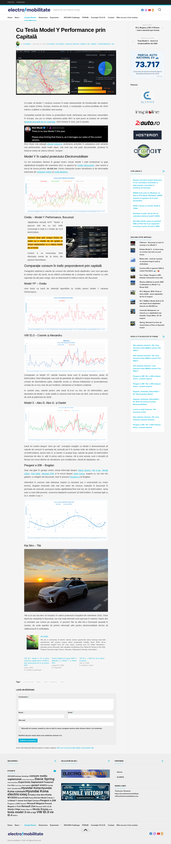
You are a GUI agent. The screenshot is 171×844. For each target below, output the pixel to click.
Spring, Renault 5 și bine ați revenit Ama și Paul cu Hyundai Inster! (152, 325)
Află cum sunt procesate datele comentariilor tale (75, 748)
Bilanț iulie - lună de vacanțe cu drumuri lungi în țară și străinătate (151, 261)
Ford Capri (18, 785)
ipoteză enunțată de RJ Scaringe (40, 122)
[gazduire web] (147, 135)
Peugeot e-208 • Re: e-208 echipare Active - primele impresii (147, 377)
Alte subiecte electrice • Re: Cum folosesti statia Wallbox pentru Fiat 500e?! (147, 347)
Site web (21, 720)
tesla (50, 809)
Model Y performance (51, 682)
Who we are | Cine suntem (127, 17)
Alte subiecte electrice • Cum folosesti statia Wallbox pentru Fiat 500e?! (147, 368)
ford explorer (26, 785)
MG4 (39, 798)
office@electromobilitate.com (126, 796)
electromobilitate (13, 782)
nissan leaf (22, 801)
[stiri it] (147, 151)
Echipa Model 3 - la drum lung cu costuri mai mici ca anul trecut (151, 251)
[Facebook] (142, 10)
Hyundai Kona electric (28, 792)
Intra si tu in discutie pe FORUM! (144, 336)
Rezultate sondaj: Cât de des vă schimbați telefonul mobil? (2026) (146, 215)
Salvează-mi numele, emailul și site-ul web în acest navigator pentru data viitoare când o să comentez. (61, 728)
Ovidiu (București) (85, 165)
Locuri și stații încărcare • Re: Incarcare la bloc (144, 410)
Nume (21, 712)
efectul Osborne (54, 144)
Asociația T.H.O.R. (98, 17)
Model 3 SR (85, 44)
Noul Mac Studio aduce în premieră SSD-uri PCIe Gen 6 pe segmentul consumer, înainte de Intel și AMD (147, 223)
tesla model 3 (17, 812)
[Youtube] (149, 10)
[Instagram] (146, 10)
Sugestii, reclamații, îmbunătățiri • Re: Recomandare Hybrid (146, 393)
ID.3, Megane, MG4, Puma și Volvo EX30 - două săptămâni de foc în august (151, 294)
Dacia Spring (84, 470)
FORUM (85, 17)
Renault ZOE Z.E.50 (43, 806)
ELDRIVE (120, 777)
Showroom (43, 17)
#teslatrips (25, 776)
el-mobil (27, 44)
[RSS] (153, 10)
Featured (60, 44)
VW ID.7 (15, 815)
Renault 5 (23, 803)
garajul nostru (39, 785)
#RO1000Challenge (14, 776)
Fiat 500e (35, 474)
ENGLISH (11, 2)
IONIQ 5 (25, 794)
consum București (28, 682)
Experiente (54, 17)
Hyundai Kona (31, 788)
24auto (119, 772)
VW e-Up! (31, 812)
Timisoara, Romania (123, 791)
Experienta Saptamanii (30, 782)
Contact (111, 17)
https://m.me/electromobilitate (127, 794)
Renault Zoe (28, 806)
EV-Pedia (51, 44)
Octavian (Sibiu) (44, 172)
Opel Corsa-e (34, 800)
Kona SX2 (33, 798)
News (17, 17)
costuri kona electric (28, 779)
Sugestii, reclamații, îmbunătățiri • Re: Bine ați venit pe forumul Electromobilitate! (146, 401)
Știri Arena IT (136, 171)
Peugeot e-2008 (14, 804)
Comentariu (23, 697)
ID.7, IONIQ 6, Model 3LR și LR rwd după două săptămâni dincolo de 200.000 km (152, 303)
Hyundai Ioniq (16, 788)
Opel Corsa (79, 474)
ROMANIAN (21, 2)
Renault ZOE (48, 474)
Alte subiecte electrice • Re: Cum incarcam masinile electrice (146, 418)
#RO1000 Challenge (72, 17)
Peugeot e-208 (48, 800)
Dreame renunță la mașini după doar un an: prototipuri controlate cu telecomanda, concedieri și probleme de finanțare (147, 184)
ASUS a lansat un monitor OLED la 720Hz (146, 207)
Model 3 (39, 682)
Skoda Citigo (14, 809)
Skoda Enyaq (40, 809)
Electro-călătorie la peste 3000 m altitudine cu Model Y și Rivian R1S (64, 660)
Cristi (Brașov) (61, 172)
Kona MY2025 (22, 798)
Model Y (13, 801)
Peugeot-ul (75, 477)
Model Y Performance (100, 44)
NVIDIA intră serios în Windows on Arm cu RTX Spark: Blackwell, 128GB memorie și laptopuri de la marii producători (147, 197)
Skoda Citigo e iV (26, 809)
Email (70, 712)
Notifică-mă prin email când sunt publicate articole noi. (40, 735)
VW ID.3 (62, 682)
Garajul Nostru (30, 17)
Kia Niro (41, 795)
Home (10, 17)
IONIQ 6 (33, 795)
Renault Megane (35, 803)
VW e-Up (96, 470)
